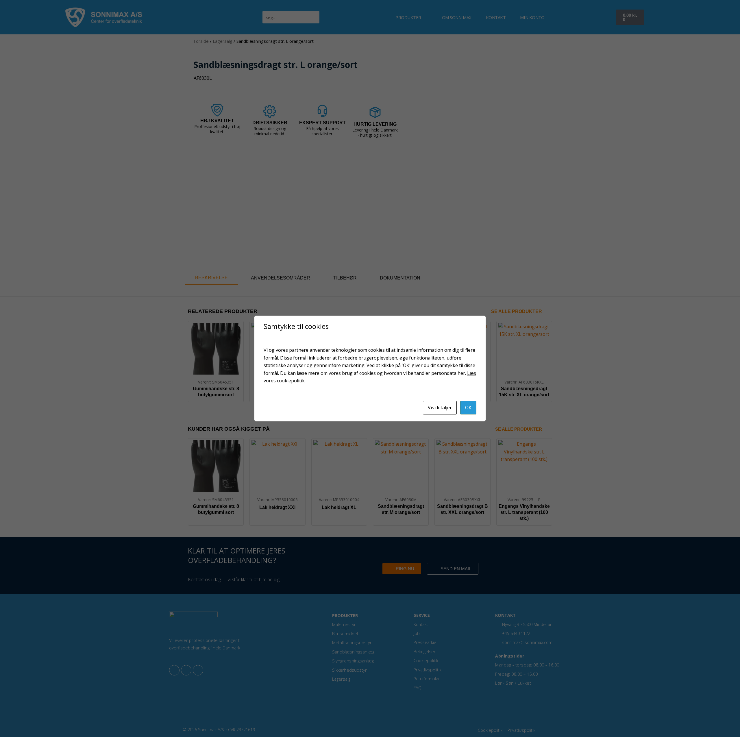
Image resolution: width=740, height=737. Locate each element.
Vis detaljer (440, 407)
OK (468, 407)
